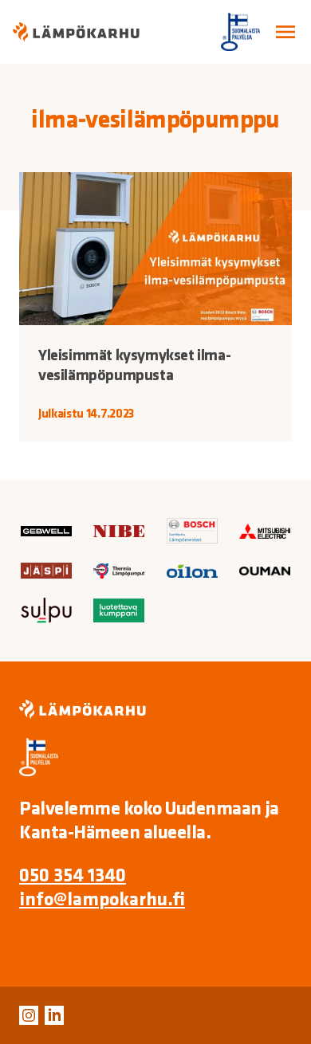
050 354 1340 (72, 874)
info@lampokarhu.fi (102, 898)
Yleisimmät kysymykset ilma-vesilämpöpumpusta (134, 364)
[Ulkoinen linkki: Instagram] (28, 1015)
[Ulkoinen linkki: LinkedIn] (54, 1015)
